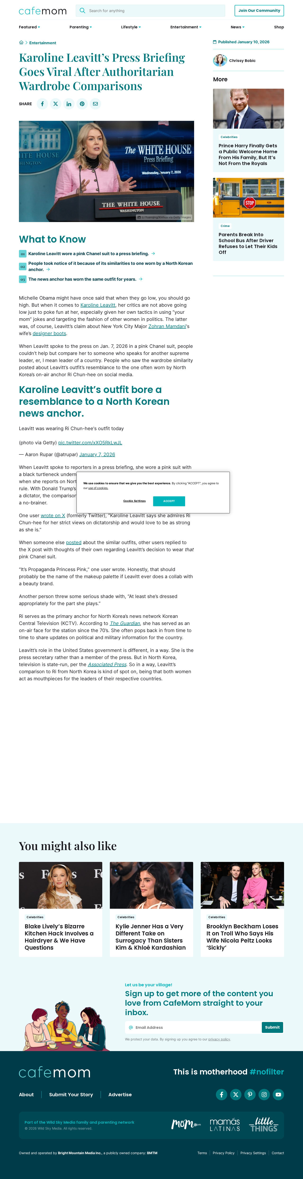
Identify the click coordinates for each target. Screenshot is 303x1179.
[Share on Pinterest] (82, 103)
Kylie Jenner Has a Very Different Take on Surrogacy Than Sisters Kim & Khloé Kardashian (151, 937)
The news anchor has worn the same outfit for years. (82, 279)
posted (73, 542)
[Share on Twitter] (55, 103)
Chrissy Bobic (242, 60)
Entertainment (42, 42)
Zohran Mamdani (167, 326)
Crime (225, 226)
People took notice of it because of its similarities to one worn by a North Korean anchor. (110, 266)
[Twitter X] (235, 1094)
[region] (153, 493)
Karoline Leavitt (97, 305)
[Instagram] (264, 1094)
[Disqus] (106, 747)
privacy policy (219, 1039)
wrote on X (53, 515)
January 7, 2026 (97, 454)
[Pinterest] (250, 1094)
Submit (272, 1027)
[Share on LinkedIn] (69, 103)
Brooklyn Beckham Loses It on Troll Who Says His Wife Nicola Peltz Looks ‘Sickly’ (242, 937)
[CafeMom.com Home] (42, 10)
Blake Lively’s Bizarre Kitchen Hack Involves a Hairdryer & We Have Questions (59, 937)
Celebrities (229, 137)
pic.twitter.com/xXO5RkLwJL (90, 442)
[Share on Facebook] (42, 103)
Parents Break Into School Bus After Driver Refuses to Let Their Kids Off (248, 243)
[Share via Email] (95, 103)
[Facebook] (221, 1094)
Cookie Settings (134, 500)
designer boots (49, 333)
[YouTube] (278, 1094)
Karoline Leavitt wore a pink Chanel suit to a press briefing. (89, 253)
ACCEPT (169, 501)
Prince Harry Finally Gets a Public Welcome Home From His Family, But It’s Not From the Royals (248, 154)
